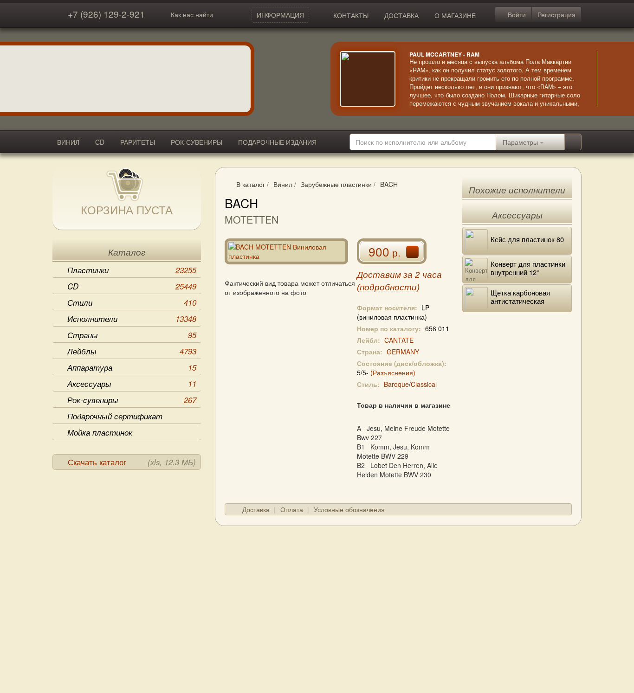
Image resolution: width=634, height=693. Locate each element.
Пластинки (131, 270)
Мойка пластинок (99, 432)
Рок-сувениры (131, 399)
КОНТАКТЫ (351, 15)
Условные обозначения (349, 509)
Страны (131, 334)
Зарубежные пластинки (336, 184)
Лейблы (131, 351)
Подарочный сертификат (114, 416)
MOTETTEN (251, 219)
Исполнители (131, 318)
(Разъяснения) (392, 372)
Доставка (256, 509)
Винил (282, 184)
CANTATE (399, 340)
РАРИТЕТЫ (137, 142)
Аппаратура (131, 367)
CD (99, 142)
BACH (389, 184)
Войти (516, 14)
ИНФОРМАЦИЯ (280, 14)
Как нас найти (192, 14)
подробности (388, 287)
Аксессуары (131, 383)
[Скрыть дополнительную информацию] (611, 79)
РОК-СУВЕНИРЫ (196, 142)
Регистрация (556, 14)
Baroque (396, 384)
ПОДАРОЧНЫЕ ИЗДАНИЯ (277, 142)
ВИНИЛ (68, 142)
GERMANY (403, 351)
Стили (131, 302)
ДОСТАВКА (401, 15)
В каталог (250, 184)
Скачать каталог (132, 462)
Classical (424, 384)
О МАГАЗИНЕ (455, 15)
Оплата (291, 509)
